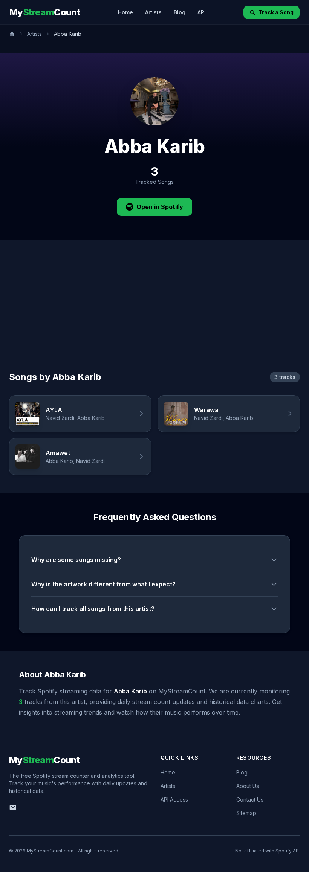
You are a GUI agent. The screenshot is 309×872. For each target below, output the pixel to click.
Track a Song (276, 12)
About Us (247, 786)
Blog (179, 12)
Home (125, 12)
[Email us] (13, 807)
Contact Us (249, 799)
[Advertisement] (154, 314)
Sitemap (246, 813)
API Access (174, 799)
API (201, 12)
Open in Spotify (159, 207)
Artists (153, 12)
